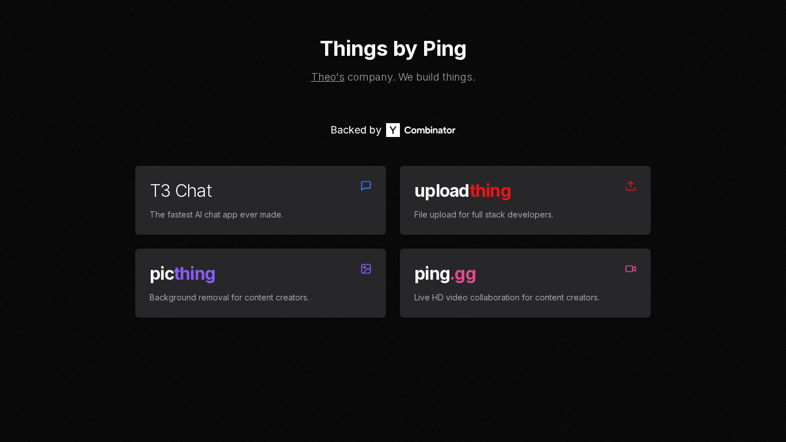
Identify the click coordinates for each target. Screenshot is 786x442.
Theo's (328, 77)
